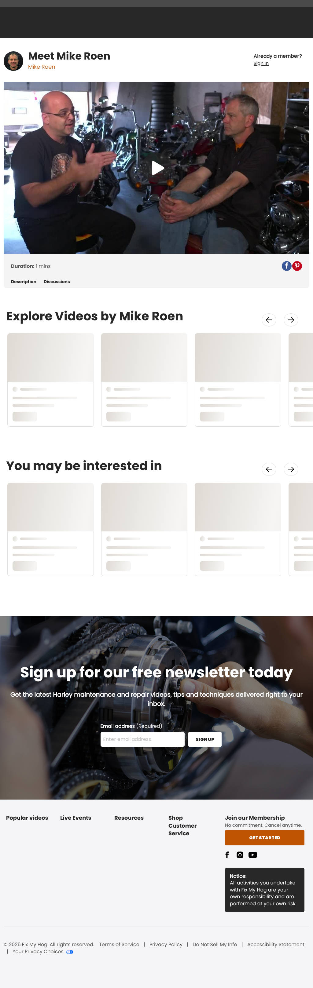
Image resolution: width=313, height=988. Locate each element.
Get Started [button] (264, 838)
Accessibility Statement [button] (275, 944)
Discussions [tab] (57, 282)
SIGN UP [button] (205, 739)
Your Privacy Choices (38, 951)
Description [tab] (23, 282)
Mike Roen (41, 67)
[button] (278, 60)
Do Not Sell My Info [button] (215, 944)
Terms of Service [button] (119, 944)
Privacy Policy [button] (165, 944)
